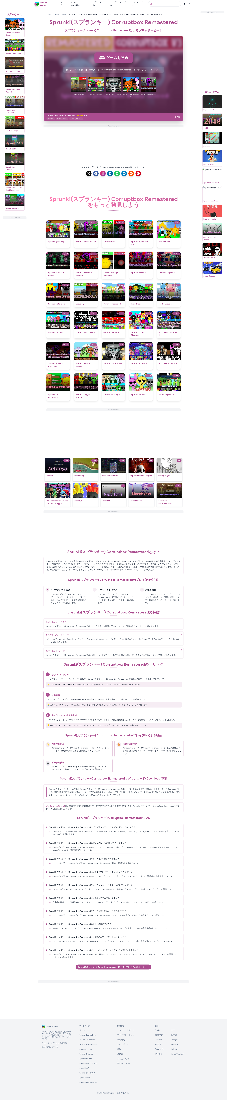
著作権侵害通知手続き (50, 1047)
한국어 (158, 1044)
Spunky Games (61, 14)
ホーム (62, 3)
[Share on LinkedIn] (110, 173)
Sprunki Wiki (84, 1077)
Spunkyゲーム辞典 (87, 1073)
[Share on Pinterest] (138, 173)
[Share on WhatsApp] (117, 173)
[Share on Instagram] (103, 173)
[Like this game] (175, 117)
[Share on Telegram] (124, 173)
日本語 (174, 1035)
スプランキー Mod (97, 3)
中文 (173, 1030)
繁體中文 (159, 1035)
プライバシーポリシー (126, 1035)
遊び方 (120, 1054)
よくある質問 (123, 1058)
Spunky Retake (85, 1058)
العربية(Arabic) (177, 1054)
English (158, 1030)
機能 (119, 1049)
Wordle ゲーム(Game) (55, 806)
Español (174, 1044)
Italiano (174, 1049)
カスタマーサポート (125, 1030)
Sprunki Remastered (88, 1082)
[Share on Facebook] (96, 173)
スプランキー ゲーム (119, 3)
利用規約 (121, 1039)
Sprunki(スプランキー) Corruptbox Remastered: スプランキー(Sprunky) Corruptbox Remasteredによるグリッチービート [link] (115, 14)
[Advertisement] (14, 254)
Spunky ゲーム (138, 3)
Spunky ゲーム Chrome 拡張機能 (54, 1043)
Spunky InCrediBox (76, 3)
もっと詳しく (123, 1044)
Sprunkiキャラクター (88, 1063)
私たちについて (124, 1063)
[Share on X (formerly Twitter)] (89, 173)
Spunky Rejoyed (86, 1054)
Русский (158, 1054)
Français (174, 1039)
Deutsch (158, 1039)
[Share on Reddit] (131, 173)
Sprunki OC (84, 1068)
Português (159, 1049)
